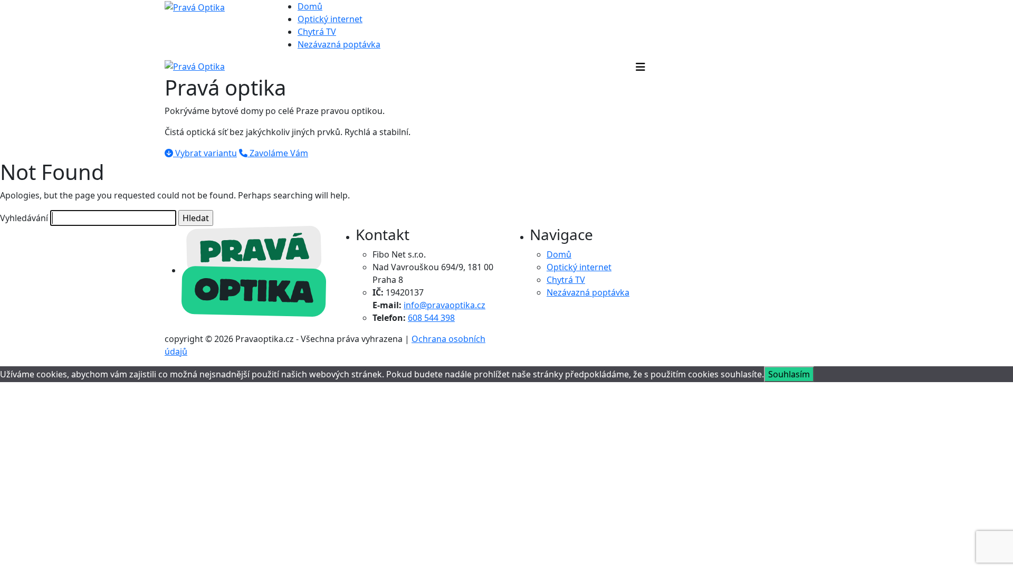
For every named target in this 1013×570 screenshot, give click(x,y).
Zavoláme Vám (277, 153)
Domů (310, 6)
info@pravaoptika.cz (444, 305)
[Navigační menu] (640, 67)
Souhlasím (789, 374)
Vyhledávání (24, 218)
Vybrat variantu (205, 153)
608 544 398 (431, 318)
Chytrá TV (317, 31)
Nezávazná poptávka (339, 44)
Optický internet (330, 19)
